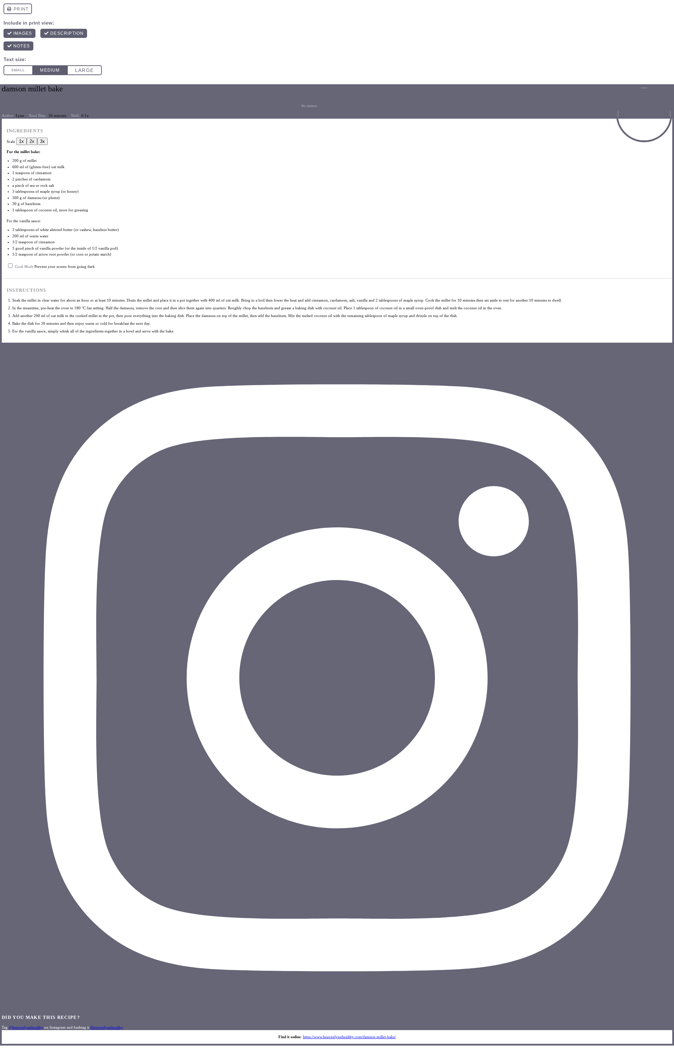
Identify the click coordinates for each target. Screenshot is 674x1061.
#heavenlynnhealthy (106, 1027)
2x (31, 141)
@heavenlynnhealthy (26, 1027)
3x (42, 141)
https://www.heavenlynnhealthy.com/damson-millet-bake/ (349, 1037)
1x (21, 141)
